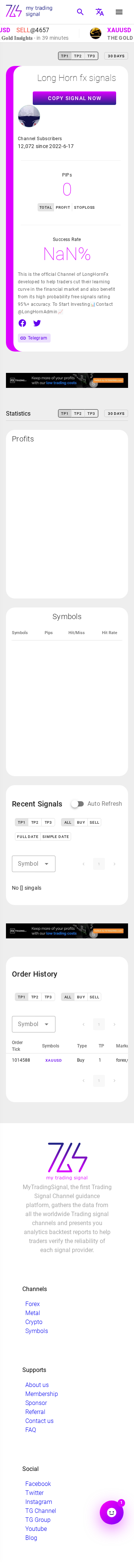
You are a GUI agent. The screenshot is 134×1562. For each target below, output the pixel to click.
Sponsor (36, 1402)
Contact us (39, 1420)
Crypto (33, 1322)
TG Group (38, 1519)
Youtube (36, 1528)
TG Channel (40, 1510)
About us (37, 1384)
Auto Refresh (104, 803)
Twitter (34, 1492)
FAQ (30, 1429)
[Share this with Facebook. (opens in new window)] (22, 323)
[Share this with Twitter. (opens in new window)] (37, 323)
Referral (35, 1411)
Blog (31, 1537)
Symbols (36, 1331)
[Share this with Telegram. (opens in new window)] (52, 323)
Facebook (38, 1483)
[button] (46, 863)
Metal (32, 1313)
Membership (41, 1393)
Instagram (38, 1501)
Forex (32, 1304)
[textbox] (33, 864)
